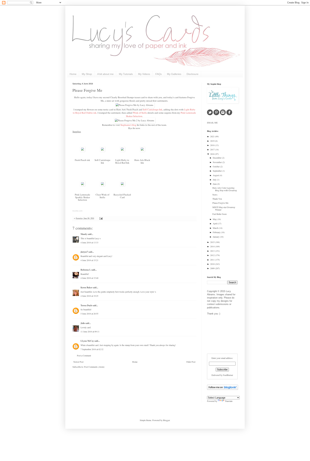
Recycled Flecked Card (122, 196)
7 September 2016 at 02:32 (92, 349)
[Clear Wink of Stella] (102, 185)
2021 (212, 136)
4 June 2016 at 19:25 (89, 295)
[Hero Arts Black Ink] (142, 150)
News (214, 194)
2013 (212, 250)
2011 (212, 259)
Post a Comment (84, 355)
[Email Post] (100, 218)
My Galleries (174, 74)
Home (73, 74)
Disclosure (192, 74)
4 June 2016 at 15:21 (89, 260)
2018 (212, 145)
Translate (228, 401)
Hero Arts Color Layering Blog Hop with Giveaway (224, 189)
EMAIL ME (212, 122)
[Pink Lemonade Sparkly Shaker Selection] (82, 185)
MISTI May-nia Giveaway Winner (223, 208)
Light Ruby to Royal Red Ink (122, 161)
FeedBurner (228, 375)
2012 (212, 255)
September (217, 170)
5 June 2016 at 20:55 (89, 313)
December (217, 157)
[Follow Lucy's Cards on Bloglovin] (222, 389)
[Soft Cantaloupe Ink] (102, 150)
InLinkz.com (77, 211)
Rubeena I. (86, 269)
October (216, 166)
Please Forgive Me (87, 90)
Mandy (84, 234)
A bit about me (105, 74)
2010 (212, 263)
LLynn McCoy (87, 340)
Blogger (166, 420)
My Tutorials (126, 74)
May (215, 219)
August (216, 175)
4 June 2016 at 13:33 (89, 242)
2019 (212, 140)
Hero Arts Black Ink (142, 161)
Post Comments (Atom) (94, 366)
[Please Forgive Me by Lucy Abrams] (134, 105)
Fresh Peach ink (82, 160)
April (215, 223)
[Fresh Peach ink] (82, 150)
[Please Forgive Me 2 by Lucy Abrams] (134, 120)
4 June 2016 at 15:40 (89, 277)
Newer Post (78, 361)
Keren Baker (86, 287)
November (217, 162)
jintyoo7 (84, 251)
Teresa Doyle (86, 305)
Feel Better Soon (219, 213)
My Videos (144, 74)
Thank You (217, 198)
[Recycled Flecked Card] (122, 185)
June (215, 183)
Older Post (190, 361)
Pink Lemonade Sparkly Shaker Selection (82, 197)
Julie (83, 323)
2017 (212, 149)
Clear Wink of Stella (102, 196)
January (216, 236)
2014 (212, 246)
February (217, 232)
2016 (212, 153)
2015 (212, 242)
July (215, 179)
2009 (212, 268)
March (216, 227)
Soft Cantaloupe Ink (102, 161)
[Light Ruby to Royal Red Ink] (122, 150)
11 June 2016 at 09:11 (90, 331)
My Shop (87, 74)
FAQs (158, 74)
